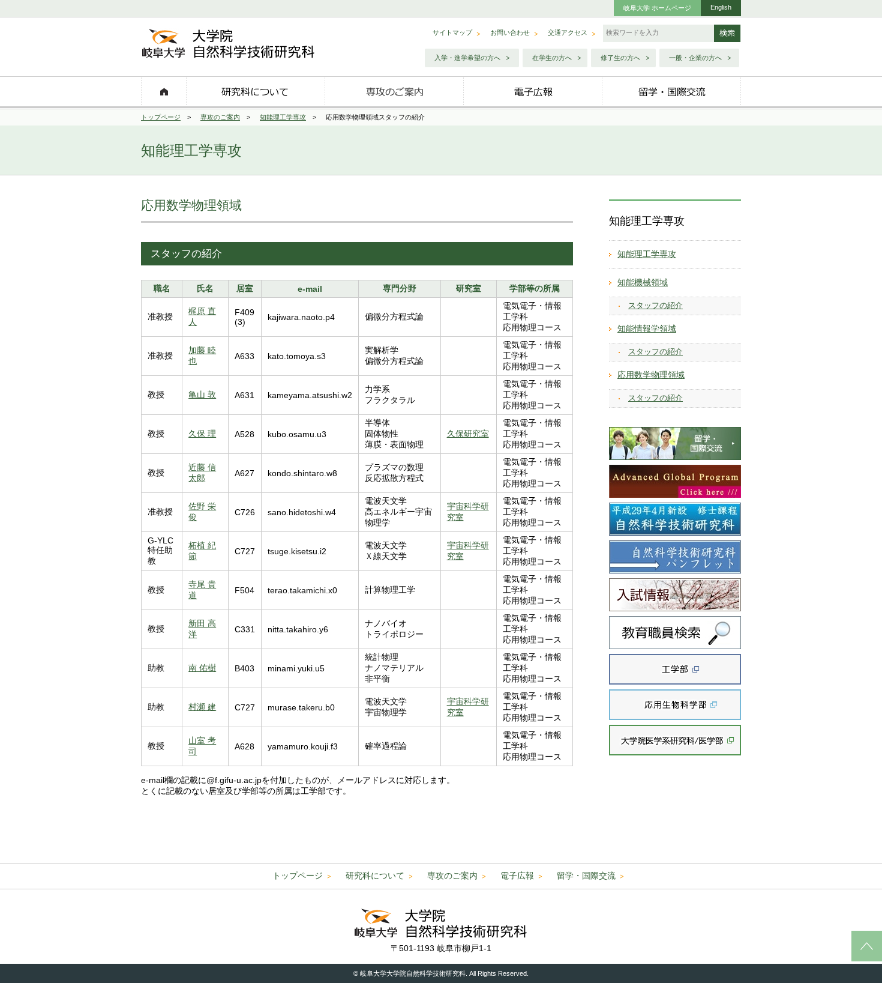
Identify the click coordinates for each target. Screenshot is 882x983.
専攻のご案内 (220, 117)
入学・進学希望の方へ (467, 57)
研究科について (375, 875)
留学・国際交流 (586, 875)
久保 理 (202, 433)
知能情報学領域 (646, 328)
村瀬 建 (202, 707)
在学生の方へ (552, 57)
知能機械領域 (642, 282)
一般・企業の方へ (695, 57)
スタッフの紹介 (655, 305)
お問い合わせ (510, 32)
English (720, 7)
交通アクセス (567, 32)
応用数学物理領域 (651, 375)
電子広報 (517, 875)
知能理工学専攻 (283, 117)
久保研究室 (468, 433)
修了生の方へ (620, 57)
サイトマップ (452, 32)
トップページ (161, 117)
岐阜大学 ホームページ (657, 7)
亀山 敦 (202, 394)
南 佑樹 (202, 668)
